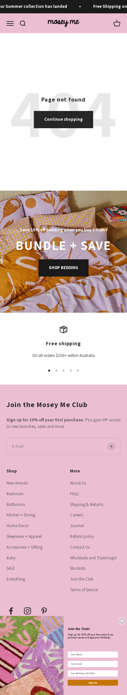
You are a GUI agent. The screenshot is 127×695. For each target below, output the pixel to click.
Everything (16, 579)
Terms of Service (84, 590)
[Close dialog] (122, 620)
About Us (78, 483)
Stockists (77, 568)
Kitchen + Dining (21, 515)
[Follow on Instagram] (27, 610)
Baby (11, 558)
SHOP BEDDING (63, 267)
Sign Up (93, 682)
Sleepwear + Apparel (24, 536)
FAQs (74, 494)
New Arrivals (17, 483)
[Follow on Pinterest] (44, 610)
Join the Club (81, 579)
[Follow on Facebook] (11, 610)
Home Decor (18, 525)
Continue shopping (63, 119)
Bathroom (16, 504)
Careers (76, 515)
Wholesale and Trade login (93, 558)
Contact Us (80, 547)
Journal (77, 525)
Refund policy (82, 536)
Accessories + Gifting (24, 547)
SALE (11, 568)
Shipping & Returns (86, 504)
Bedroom (15, 494)
